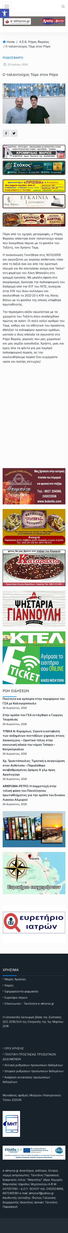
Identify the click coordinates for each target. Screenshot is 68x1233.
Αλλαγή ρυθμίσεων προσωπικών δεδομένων (34, 1065)
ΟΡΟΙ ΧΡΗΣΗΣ (14, 1048)
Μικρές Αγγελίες (15, 979)
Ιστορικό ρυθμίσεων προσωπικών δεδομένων (34, 1071)
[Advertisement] (34, 402)
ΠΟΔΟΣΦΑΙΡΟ (13, 57)
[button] (4, 13)
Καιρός (9, 985)
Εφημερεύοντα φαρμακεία (21, 991)
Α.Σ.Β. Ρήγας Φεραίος (34, 42)
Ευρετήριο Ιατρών (16, 997)
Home (11, 42)
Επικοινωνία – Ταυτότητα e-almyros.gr (29, 1003)
